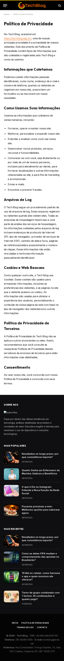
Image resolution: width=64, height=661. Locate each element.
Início (15, 623)
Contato (42, 627)
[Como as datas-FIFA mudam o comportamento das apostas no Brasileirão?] (11, 557)
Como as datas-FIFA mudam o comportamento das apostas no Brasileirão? (40, 556)
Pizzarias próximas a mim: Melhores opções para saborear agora (41, 509)
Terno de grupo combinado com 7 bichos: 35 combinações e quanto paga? (41, 596)
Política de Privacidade (35, 623)
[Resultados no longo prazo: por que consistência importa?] (11, 457)
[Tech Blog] (32, 5)
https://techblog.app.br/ (17, 38)
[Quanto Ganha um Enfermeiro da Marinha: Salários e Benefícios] (11, 474)
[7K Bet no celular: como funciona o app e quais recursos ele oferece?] (11, 577)
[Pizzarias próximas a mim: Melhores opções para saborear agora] (11, 510)
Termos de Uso (25, 627)
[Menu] (5, 5)
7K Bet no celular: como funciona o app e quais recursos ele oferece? (41, 576)
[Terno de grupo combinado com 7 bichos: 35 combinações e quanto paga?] (11, 596)
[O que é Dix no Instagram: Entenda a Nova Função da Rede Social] (11, 491)
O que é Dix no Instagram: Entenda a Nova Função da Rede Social (40, 490)
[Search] (59, 5)
